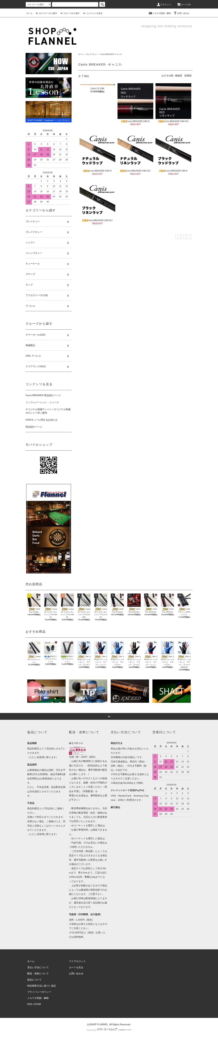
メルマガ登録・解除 (161, 13)
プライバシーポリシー (39, 992)
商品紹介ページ (34, 426)
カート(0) (186, 4)
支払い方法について (38, 967)
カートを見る (76, 967)
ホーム (29, 13)
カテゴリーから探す (48, 13)
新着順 (188, 75)
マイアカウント (77, 961)
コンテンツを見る (94, 13)
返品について (34, 979)
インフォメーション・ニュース (42, 402)
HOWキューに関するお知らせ (42, 419)
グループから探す (72, 13)
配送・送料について (38, 973)
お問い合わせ (183, 13)
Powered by (92, 1030)
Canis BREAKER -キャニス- (111, 54)
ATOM (37, 1004)
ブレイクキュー (92, 54)
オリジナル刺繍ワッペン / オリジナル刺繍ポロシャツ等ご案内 (48, 411)
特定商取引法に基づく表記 (41, 985)
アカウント (166, 4)
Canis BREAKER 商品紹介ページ (43, 395)
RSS (29, 1004)
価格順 (178, 75)
